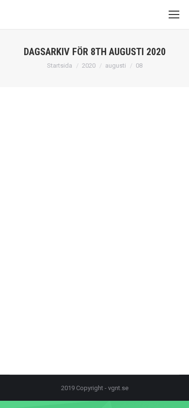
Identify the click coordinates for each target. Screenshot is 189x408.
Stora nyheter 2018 (48, 268)
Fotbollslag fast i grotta (69, 251)
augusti (115, 65)
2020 (88, 65)
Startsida (59, 65)
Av (95, 268)
